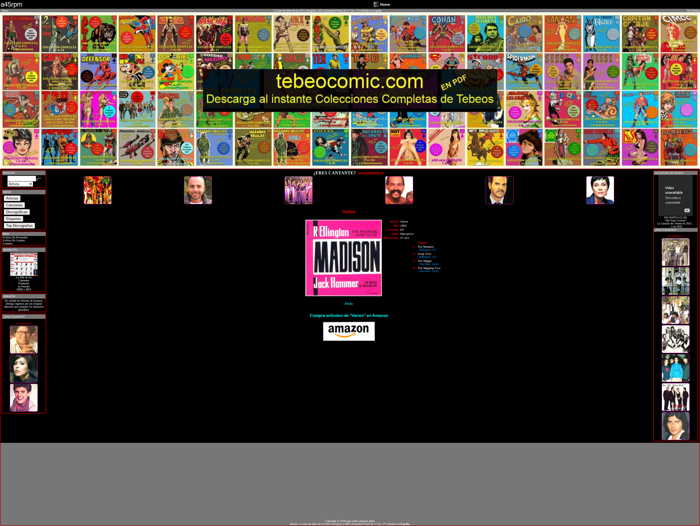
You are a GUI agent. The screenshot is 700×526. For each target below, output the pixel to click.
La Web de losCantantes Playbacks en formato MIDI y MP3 (24, 283)
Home (5, 10)
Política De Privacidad (14, 237)
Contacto (7, 243)
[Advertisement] (350, 481)
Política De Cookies (13, 240)
